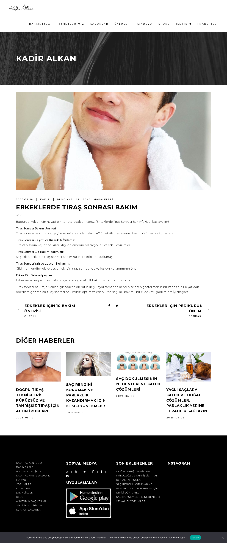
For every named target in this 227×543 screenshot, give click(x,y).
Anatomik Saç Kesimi (31, 501)
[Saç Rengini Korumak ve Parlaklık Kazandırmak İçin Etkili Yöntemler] (88, 364)
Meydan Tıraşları (29, 471)
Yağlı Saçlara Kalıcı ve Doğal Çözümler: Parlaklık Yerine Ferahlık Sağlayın (186, 400)
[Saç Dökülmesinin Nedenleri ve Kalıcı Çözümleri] (138, 361)
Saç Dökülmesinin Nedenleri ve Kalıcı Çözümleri (138, 384)
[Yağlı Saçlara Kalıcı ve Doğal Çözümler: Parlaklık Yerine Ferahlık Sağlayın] (188, 367)
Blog (20, 496)
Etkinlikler (24, 492)
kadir (45, 199)
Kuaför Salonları (29, 509)
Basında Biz (24, 467)
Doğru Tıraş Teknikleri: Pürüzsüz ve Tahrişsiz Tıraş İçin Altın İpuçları (38, 400)
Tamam (195, 537)
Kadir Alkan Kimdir (30, 462)
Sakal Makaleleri (98, 199)
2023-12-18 (25, 199)
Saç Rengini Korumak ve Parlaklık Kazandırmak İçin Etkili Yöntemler (86, 395)
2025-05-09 (125, 396)
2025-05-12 (25, 417)
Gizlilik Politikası (29, 505)
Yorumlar (23, 484)
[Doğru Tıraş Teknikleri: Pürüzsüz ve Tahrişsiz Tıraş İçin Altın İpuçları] (38, 367)
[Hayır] (222, 537)
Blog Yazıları (69, 199)
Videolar (23, 488)
